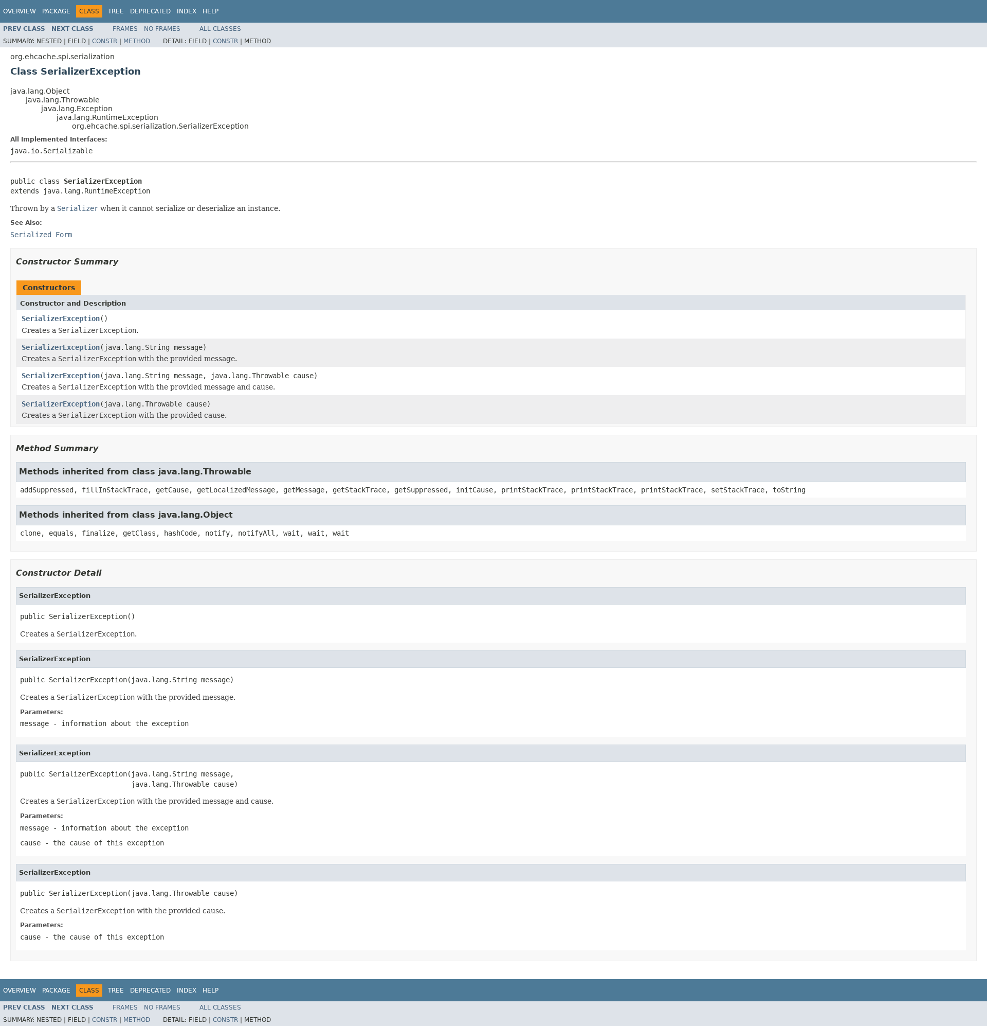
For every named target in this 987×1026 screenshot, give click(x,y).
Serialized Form (41, 235)
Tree (116, 11)
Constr (104, 41)
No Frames (162, 28)
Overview (19, 11)
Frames (125, 28)
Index (186, 11)
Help (210, 11)
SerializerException (61, 318)
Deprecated (150, 11)
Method (136, 41)
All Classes (220, 28)
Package (56, 11)
